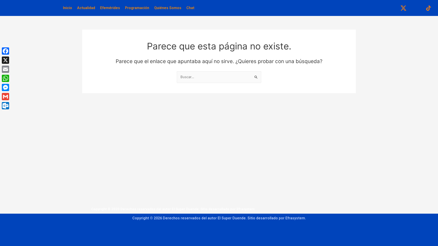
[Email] (5, 69)
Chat (190, 8)
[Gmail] (5, 96)
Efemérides (110, 8)
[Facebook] (5, 51)
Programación (137, 8)
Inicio (67, 8)
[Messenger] (5, 87)
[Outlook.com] (5, 105)
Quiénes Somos (167, 8)
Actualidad (86, 8)
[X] (5, 60)
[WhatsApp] (5, 78)
